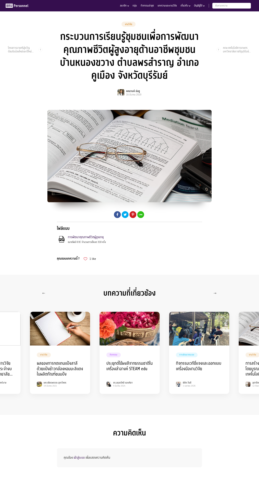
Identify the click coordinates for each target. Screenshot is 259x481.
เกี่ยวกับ (184, 6)
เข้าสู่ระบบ (79, 457)
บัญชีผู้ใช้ (198, 6)
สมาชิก (123, 6)
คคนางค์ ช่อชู (133, 91)
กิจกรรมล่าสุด (147, 6)
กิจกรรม (113, 354)
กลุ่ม (135, 6)
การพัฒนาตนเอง (186, 354)
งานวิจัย (128, 24)
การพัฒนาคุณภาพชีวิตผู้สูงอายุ (86, 237)
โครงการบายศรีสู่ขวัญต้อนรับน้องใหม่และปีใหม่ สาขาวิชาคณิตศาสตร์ (20, 49)
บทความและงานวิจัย (167, 6)
